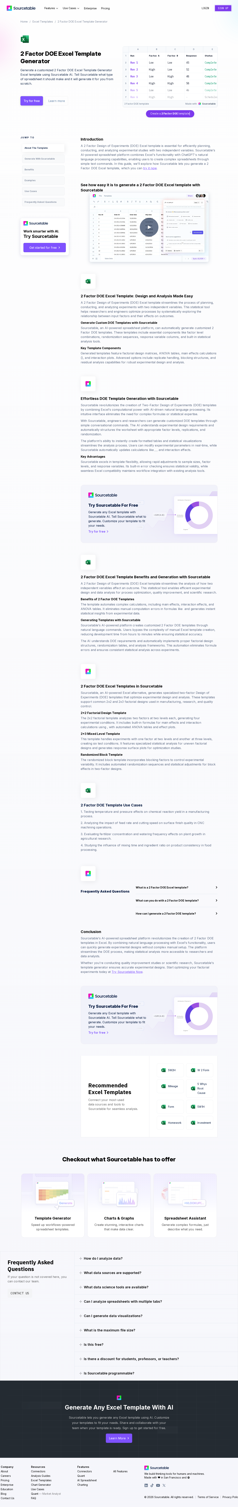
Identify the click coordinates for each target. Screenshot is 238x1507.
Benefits (29, 169)
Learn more (56, 101)
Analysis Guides (41, 1475)
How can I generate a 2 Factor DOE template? (166, 913)
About (4, 1471)
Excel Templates (43, 21)
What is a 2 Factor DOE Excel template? (162, 887)
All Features (120, 1471)
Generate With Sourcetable (40, 158)
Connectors (38, 1471)
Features (49, 8)
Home (24, 21)
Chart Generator (41, 1484)
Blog (3, 1493)
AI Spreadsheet (87, 1480)
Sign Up (223, 8)
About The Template (36, 148)
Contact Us (20, 1293)
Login (205, 8)
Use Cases (69, 8)
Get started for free (43, 247)
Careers (6, 1475)
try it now (150, 168)
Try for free (32, 101)
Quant (46, 1493)
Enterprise (90, 8)
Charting (82, 1484)
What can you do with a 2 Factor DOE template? (167, 900)
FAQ (33, 1498)
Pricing (105, 8)
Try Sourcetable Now (127, 972)
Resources (38, 1466)
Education (7, 1489)
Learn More (117, 1438)
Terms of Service (208, 1497)
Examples (30, 180)
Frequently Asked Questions (41, 202)
